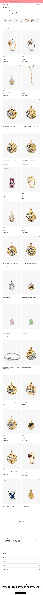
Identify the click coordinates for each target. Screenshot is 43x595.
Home (3, 7)
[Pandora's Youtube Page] (11, 576)
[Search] (15, 4)
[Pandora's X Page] (9, 576)
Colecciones (7, 7)
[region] (21, 591)
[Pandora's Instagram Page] (6, 576)
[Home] (6, 4)
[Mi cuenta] (35, 4)
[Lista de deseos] (20, 31)
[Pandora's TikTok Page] (14, 576)
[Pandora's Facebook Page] (4, 576)
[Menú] (40, 4)
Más (3, 14)
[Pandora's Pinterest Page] (16, 576)
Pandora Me (14, 13)
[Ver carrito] (37, 4)
